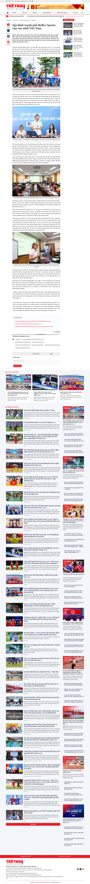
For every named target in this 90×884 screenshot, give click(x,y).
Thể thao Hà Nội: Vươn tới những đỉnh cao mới (72, 771)
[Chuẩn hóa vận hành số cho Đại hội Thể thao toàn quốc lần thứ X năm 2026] (14, 755)
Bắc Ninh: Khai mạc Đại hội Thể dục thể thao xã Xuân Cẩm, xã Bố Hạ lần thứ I (41, 685)
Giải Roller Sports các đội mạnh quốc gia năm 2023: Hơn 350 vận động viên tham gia (34, 326)
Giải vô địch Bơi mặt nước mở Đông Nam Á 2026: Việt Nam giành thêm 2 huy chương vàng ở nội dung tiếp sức (41, 590)
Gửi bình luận (17, 365)
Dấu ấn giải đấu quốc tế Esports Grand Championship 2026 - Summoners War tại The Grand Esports (72, 551)
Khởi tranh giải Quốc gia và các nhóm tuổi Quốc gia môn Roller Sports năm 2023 (33, 321)
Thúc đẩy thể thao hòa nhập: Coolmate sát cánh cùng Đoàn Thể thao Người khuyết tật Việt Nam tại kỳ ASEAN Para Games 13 (74, 794)
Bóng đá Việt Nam (27, 544)
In (52, 353)
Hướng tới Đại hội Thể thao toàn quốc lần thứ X (33, 747)
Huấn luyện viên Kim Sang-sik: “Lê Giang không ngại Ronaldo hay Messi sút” (41, 535)
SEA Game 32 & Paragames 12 (73, 562)
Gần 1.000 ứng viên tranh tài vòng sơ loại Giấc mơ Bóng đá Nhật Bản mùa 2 (41, 659)
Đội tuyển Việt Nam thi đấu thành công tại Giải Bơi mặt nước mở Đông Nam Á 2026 (42, 507)
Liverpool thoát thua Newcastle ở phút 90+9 (39, 422)
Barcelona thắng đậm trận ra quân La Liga (39, 410)
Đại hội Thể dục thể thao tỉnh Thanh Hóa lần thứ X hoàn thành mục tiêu (41, 698)
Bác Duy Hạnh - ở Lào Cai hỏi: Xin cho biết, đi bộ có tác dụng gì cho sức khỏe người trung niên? (41, 634)
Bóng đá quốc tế (27, 417)
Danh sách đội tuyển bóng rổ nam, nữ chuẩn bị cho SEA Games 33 (74, 603)
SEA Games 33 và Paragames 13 (74, 759)
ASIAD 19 (67, 609)
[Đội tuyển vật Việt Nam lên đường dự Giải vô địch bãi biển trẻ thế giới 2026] (14, 467)
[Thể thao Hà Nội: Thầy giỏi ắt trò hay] (73, 566)
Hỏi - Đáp (26, 640)
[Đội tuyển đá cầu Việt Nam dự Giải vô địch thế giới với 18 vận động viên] (14, 496)
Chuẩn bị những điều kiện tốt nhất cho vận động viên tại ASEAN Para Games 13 (73, 591)
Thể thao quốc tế (27, 472)
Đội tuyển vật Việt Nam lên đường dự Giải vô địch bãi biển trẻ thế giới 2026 (41, 464)
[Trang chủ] (7, 13)
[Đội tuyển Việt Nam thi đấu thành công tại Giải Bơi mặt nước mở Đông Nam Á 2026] (14, 510)
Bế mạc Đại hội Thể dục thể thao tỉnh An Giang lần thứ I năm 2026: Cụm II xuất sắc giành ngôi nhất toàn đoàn (42, 767)
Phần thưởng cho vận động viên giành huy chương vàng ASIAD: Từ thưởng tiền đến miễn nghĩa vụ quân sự (74, 640)
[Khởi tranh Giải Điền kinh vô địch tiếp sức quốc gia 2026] (71, 382)
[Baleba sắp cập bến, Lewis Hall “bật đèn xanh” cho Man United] (14, 815)
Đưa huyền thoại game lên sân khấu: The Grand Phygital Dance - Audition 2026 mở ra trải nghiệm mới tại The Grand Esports (74, 545)
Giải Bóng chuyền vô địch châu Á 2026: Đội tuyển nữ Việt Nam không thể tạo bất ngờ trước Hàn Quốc (41, 619)
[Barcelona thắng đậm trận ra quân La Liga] (14, 414)
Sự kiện (25, 445)
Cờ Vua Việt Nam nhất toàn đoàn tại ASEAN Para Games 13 (73, 585)
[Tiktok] (80, 869)
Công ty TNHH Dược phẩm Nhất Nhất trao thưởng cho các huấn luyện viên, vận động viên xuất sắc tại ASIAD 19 (74, 634)
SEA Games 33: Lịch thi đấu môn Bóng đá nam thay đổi (74, 839)
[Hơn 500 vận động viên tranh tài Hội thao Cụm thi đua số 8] (14, 649)
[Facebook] (78, 869)
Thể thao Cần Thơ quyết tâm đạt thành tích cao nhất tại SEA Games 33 (74, 597)
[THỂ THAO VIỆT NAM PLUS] (16, 7)
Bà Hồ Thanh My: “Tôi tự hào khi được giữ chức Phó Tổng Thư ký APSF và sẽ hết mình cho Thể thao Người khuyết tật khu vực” (41, 436)
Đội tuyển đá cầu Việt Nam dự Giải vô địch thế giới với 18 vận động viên (42, 493)
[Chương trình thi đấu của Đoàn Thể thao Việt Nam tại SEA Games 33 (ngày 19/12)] (73, 811)
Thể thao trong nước (11, 388)
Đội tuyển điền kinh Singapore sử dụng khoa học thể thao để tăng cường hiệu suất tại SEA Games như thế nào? (73, 673)
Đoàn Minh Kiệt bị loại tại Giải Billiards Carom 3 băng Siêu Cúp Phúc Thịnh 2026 (45, 393)
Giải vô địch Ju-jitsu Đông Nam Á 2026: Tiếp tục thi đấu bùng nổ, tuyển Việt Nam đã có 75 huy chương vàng (41, 479)
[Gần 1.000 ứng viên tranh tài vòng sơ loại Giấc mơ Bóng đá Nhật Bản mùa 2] (14, 662)
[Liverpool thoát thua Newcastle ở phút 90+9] (14, 426)
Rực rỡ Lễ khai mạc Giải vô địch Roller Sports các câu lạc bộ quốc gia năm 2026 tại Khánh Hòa (41, 712)
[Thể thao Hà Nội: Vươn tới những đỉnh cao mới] (73, 762)
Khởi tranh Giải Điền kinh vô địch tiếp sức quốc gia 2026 (71, 392)
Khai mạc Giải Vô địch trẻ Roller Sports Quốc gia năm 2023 (28, 324)
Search (82, 1)
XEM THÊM (33, 824)
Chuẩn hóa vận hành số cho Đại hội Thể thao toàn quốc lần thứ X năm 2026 (42, 752)
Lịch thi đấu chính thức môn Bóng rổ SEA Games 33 (74, 844)
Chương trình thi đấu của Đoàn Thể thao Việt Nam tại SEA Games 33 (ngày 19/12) (73, 820)
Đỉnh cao (25, 557)
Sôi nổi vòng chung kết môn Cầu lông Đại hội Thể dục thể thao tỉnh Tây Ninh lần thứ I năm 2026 (42, 739)
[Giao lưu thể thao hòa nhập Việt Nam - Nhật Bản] (14, 676)
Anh (24, 820)
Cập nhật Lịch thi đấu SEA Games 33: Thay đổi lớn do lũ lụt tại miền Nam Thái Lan (73, 827)
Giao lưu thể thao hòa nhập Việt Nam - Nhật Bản (41, 672)
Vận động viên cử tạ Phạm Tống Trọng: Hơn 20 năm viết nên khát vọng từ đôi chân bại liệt (40, 725)
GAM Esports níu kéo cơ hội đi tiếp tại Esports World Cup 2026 (74, 540)
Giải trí (66, 506)
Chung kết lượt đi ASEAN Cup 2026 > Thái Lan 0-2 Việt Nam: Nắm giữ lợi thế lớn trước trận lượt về (42, 562)
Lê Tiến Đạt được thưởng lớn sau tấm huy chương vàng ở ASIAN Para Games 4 (74, 645)
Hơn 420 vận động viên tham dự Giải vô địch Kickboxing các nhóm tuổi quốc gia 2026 (39, 605)
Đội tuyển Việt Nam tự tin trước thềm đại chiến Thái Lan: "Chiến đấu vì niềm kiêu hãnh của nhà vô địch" (41, 797)
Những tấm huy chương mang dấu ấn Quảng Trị (73, 782)
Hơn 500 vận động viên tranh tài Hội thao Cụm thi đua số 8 (42, 646)
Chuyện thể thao (27, 733)
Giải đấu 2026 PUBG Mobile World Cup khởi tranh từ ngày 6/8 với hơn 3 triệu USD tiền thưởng (73, 520)
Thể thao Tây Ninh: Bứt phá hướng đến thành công (73, 788)
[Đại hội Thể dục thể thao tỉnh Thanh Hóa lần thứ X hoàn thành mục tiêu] (14, 701)
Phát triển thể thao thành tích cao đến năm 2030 (73, 659)
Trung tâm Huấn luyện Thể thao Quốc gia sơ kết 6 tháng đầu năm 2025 (74, 695)
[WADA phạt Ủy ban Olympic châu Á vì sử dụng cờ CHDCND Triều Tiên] (73, 614)
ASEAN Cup (26, 571)
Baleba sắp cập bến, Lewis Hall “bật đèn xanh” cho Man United (42, 812)
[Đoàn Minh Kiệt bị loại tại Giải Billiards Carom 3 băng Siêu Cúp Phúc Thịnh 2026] (45, 382)
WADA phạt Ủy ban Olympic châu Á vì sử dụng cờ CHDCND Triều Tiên (73, 623)
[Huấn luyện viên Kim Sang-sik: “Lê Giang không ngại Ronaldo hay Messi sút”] (14, 539)
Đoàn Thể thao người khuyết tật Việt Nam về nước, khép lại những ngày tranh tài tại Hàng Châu (73, 651)
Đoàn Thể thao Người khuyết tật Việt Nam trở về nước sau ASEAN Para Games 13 (73, 799)
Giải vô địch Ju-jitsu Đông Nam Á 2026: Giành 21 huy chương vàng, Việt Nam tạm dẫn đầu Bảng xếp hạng (42, 521)
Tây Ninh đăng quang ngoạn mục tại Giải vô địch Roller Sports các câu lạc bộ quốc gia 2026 (18, 393)
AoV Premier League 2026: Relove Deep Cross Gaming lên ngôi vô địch (73, 534)
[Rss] (83, 869)
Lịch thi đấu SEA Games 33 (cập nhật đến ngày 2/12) (73, 833)
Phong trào (26, 654)
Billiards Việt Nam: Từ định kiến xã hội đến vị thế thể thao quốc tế (73, 690)
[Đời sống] (55, 6)
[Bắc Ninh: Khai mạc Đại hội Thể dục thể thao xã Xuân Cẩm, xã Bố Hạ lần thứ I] (14, 688)
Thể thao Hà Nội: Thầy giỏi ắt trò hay (73, 574)
